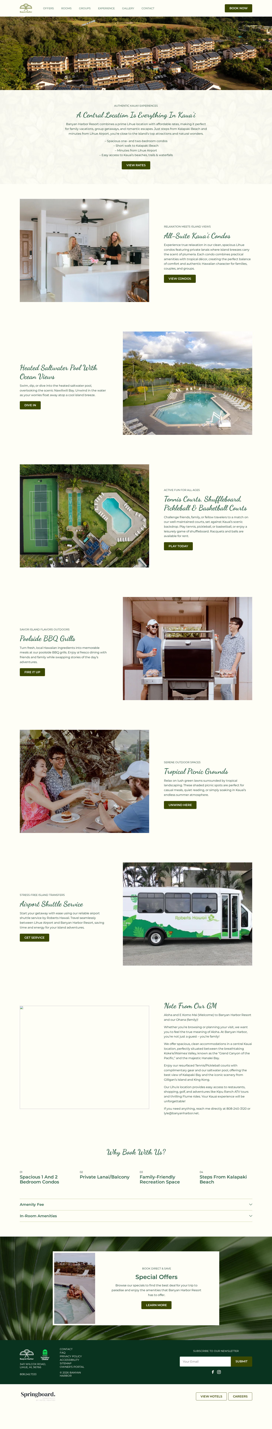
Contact (148, 8)
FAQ (63, 1352)
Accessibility (69, 1359)
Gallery (128, 8)
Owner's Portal (72, 1366)
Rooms (66, 8)
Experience (106, 8)
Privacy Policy (71, 1356)
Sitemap (65, 1363)
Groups (85, 8)
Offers (48, 8)
